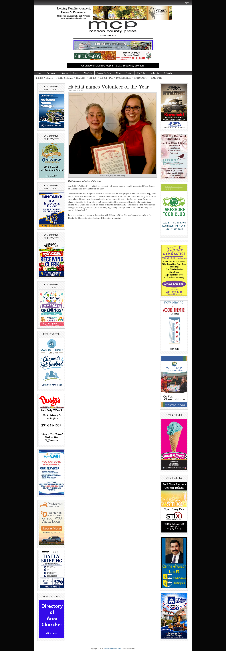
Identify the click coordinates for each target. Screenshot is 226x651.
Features (80, 78)
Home (39, 73)
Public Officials (64, 78)
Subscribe (168, 73)
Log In (186, 3)
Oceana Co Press (104, 73)
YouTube (88, 73)
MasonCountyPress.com (112, 648)
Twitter (76, 73)
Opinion (93, 78)
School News (106, 78)
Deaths (49, 78)
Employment (140, 78)
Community (156, 78)
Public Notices (123, 78)
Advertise (155, 73)
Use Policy (141, 73)
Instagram (64, 73)
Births (39, 78)
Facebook (51, 73)
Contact (129, 73)
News (118, 73)
